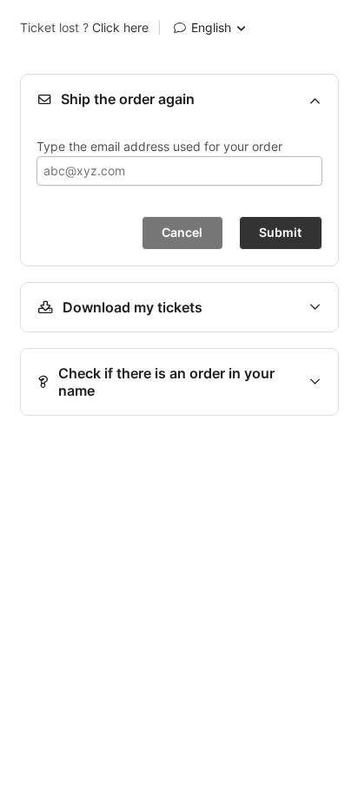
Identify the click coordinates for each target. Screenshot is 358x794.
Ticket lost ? (84, 28)
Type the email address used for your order (159, 146)
